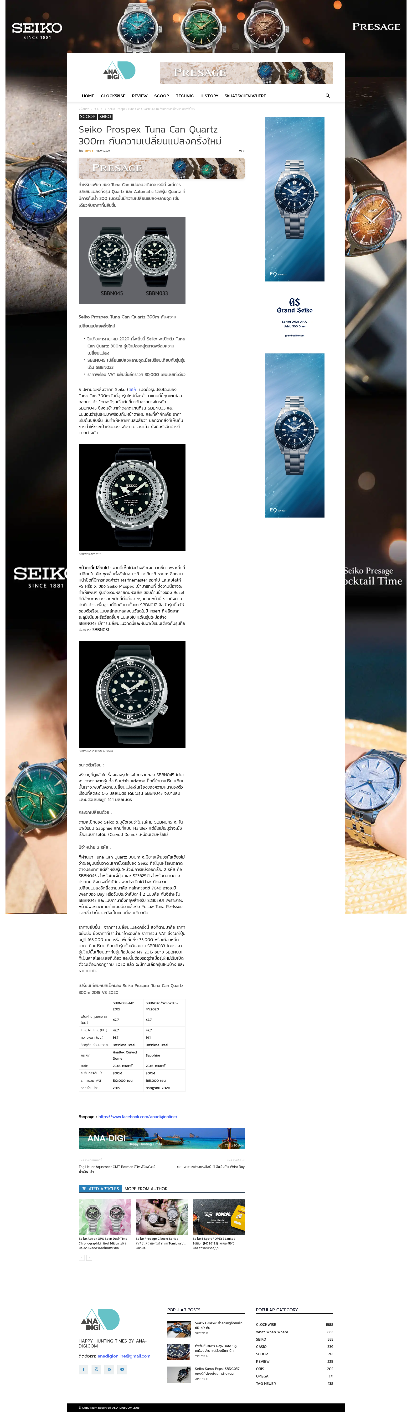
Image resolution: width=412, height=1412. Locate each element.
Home (88, 96)
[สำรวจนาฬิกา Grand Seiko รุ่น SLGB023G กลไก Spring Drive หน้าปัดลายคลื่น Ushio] (294, 317)
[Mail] (109, 1369)
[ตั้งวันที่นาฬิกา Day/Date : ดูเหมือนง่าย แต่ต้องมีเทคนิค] (178, 1352)
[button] (327, 96)
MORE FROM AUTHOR (146, 1189)
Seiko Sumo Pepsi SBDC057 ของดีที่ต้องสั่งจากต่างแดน (217, 1371)
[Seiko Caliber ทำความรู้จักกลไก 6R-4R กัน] (179, 1329)
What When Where (245, 96)
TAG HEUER (266, 1383)
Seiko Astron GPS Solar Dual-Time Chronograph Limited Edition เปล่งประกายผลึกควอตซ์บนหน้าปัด (103, 1243)
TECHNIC (185, 96)
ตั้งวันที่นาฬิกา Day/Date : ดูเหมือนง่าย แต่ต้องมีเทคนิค (216, 1348)
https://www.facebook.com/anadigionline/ (138, 1116)
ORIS (260, 1369)
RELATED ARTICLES (100, 1189)
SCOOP (161, 96)
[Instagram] (96, 1369)
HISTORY (209, 96)
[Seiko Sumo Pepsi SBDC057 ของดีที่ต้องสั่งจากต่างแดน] (179, 1375)
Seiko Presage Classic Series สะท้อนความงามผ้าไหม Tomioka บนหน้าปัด (160, 1243)
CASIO (261, 1346)
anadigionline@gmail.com (124, 1356)
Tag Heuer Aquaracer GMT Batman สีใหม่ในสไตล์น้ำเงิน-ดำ (117, 1169)
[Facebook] (83, 1369)
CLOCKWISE (113, 96)
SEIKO (105, 117)
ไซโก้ (132, 389)
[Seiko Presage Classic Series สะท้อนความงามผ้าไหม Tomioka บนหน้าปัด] (162, 1217)
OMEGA (262, 1376)
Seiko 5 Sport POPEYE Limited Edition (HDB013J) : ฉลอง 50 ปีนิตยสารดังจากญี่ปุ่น (214, 1243)
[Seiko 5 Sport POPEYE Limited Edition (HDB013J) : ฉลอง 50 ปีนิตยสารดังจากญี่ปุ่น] (219, 1217)
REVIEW (140, 96)
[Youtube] (122, 1369)
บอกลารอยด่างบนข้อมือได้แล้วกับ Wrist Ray (211, 1167)
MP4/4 (88, 150)
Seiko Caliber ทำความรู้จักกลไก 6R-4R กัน (218, 1325)
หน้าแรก (84, 109)
